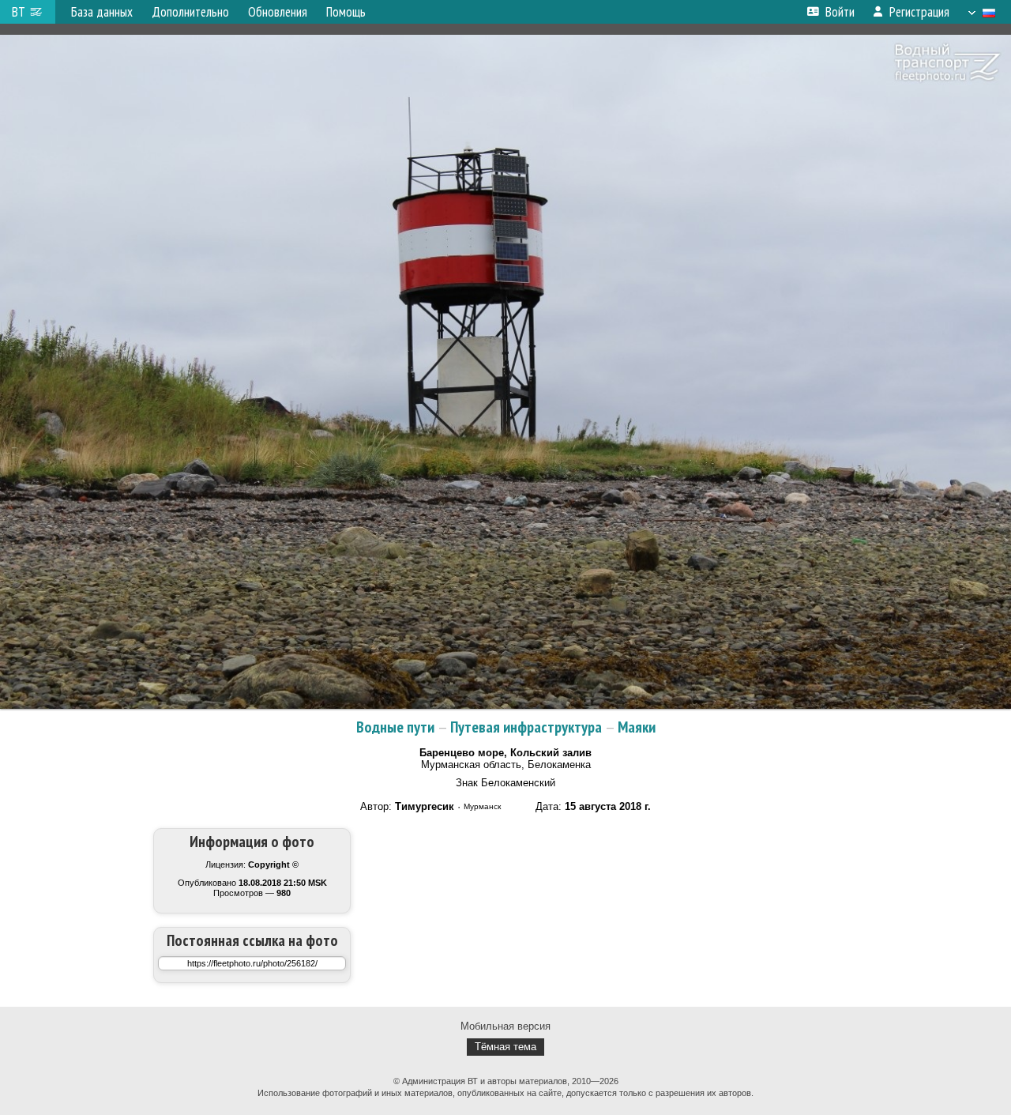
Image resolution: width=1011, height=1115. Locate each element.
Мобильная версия (505, 1026)
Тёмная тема (505, 1047)
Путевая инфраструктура (526, 727)
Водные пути (395, 727)
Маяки (637, 727)
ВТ (18, 12)
